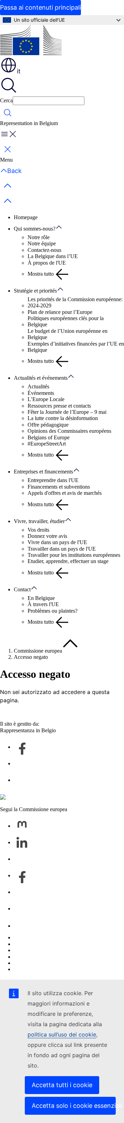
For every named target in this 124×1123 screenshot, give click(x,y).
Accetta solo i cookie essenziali (74, 1105)
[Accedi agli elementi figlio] (62, 227)
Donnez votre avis (47, 536)
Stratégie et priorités (35, 291)
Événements (41, 393)
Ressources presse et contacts (59, 406)
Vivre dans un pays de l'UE (57, 542)
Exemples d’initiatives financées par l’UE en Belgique (76, 347)
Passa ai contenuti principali (40, 7)
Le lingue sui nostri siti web (44, 944)
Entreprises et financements (43, 471)
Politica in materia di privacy (45, 957)
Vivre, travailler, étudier (39, 521)
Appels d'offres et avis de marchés (65, 493)
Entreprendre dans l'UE (53, 480)
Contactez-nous (44, 250)
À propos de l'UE (47, 263)
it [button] (19, 71)
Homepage (26, 217)
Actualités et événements (41, 378)
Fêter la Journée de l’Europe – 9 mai (67, 412)
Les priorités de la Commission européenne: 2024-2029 (75, 302)
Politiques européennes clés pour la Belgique (66, 321)
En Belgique (41, 598)
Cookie (22, 950)
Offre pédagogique (48, 425)
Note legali (26, 963)
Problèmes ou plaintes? (53, 611)
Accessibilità (27, 969)
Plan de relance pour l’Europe (60, 312)
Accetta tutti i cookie (62, 1085)
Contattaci (25, 926)
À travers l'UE (43, 604)
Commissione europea (38, 651)
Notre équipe (42, 243)
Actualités (38, 386)
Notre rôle (39, 237)
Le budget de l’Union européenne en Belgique (67, 334)
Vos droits (38, 530)
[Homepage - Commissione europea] (31, 41)
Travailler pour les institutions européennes (74, 555)
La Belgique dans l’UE (53, 256)
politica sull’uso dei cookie (62, 1034)
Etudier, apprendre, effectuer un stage (68, 561)
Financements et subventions (59, 487)
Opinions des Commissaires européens (69, 431)
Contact (22, 589)
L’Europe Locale (46, 399)
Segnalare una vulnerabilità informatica (56, 937)
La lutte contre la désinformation (63, 418)
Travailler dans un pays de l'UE (62, 549)
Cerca (6, 100)
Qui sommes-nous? (34, 229)
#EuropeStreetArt (47, 444)
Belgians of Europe (49, 437)
